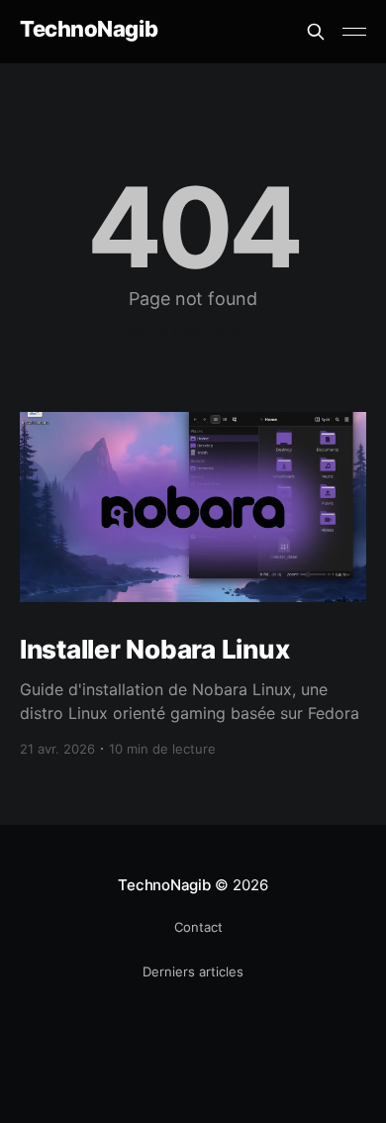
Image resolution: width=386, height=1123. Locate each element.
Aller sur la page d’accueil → (193, 328)
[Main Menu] (354, 32)
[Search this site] (316, 32)
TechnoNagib (88, 29)
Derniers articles (193, 971)
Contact (198, 927)
